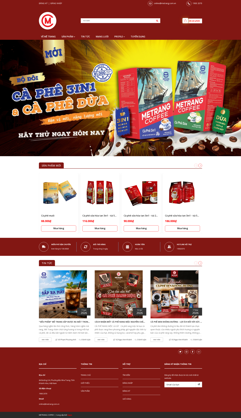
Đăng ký (43, 3)
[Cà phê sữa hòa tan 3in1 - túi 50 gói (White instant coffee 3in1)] (182, 192)
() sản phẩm (194, 21)
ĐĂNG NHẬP (128, 383)
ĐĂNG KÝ (126, 391)
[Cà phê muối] (58, 192)
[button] (200, 165)
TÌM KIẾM (126, 375)
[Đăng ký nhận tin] (198, 384)
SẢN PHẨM (68, 36)
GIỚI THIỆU (85, 383)
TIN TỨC (47, 263)
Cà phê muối (47, 215)
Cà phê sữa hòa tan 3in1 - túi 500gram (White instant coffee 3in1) (117, 215)
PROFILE (118, 36)
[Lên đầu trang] (232, 411)
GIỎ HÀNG (127, 399)
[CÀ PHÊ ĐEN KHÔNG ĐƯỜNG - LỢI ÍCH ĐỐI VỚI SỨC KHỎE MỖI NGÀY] (174, 294)
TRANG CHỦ (86, 375)
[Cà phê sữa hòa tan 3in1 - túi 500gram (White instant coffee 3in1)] (100, 192)
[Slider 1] (120, 98)
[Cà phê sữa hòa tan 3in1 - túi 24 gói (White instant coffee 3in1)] (141, 192)
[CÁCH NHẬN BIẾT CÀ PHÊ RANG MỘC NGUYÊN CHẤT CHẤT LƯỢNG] (119, 294)
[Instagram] (186, 351)
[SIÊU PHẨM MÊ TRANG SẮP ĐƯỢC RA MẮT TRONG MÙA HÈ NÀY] (63, 294)
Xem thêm (45, 340)
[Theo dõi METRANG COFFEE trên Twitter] (180, 351)
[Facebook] (192, 351)
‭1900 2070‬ (197, 3)
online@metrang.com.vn (165, 3)
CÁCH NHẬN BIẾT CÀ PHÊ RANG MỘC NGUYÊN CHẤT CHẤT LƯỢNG (127, 321)
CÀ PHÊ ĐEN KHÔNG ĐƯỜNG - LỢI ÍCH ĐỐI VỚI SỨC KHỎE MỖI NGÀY (183, 321)
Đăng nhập (56, 3)
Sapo (69, 415)
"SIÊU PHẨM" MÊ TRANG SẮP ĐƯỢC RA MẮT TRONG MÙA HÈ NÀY (70, 321)
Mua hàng (58, 228)
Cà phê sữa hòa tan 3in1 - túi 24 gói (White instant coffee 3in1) (157, 215)
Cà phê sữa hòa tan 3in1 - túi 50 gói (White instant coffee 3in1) (198, 215)
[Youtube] (199, 351)
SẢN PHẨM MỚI (51, 165)
